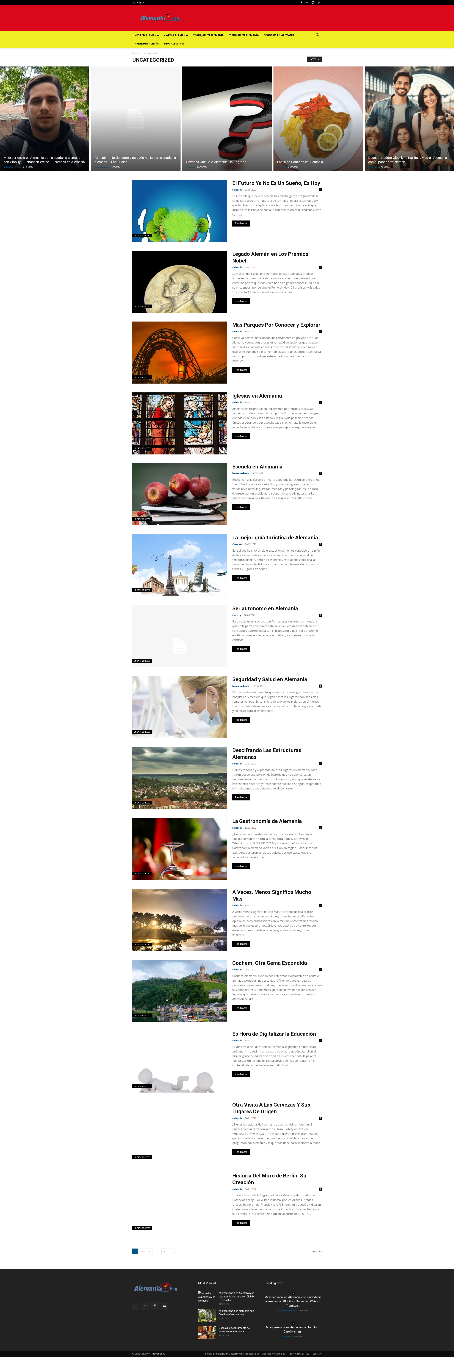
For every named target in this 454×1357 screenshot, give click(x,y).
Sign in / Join (138, 2)
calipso (286, 1336)
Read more (241, 223)
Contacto (317, 1353)
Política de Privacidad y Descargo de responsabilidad (232, 1353)
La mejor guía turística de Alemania (275, 537)
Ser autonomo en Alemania (265, 608)
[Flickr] (307, 2)
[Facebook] (301, 2)
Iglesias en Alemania (257, 396)
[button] (317, 35)
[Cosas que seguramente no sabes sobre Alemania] (207, 1332)
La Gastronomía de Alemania (267, 821)
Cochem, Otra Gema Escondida (269, 963)
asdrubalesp (101, 167)
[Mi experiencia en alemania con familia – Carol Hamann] (207, 1315)
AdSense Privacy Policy (273, 1353)
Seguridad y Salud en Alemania (269, 679)
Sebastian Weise (12, 167)
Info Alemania (174, 43)
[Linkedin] (319, 2)
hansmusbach (240, 473)
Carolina (237, 544)
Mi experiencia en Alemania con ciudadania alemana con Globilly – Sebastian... (236, 1297)
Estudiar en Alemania (244, 35)
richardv (190, 167)
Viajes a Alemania (176, 35)
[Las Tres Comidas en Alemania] (318, 118)
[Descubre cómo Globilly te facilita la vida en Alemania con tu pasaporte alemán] (409, 118)
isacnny (236, 615)
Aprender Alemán (147, 43)
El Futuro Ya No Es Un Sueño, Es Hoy (276, 183)
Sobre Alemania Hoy (299, 1353)
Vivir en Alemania (147, 35)
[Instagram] (313, 2)
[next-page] (172, 1251)
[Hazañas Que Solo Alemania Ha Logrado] (227, 118)
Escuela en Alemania (257, 466)
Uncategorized (142, 235)
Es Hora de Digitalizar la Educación (274, 1034)
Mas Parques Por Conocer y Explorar (276, 325)
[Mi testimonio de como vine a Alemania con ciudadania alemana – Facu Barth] (136, 118)
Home (135, 53)
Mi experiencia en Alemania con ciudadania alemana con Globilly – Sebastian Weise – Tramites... (293, 1301)
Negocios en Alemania (279, 35)
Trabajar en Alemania (208, 35)
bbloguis (372, 167)
